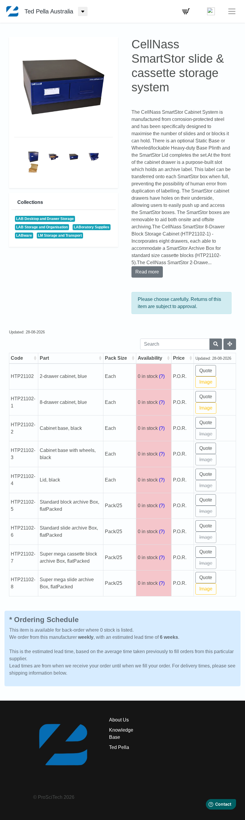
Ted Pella (119, 747)
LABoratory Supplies (91, 227)
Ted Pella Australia (48, 11)
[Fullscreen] (229, 344)
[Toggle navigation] (231, 11)
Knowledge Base (121, 733)
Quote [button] (205, 370)
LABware (24, 235)
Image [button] (205, 381)
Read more (147, 271)
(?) (162, 376)
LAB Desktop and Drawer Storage (45, 219)
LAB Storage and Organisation (42, 227)
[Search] (215, 344)
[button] (186, 11)
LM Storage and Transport (60, 235)
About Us (119, 719)
